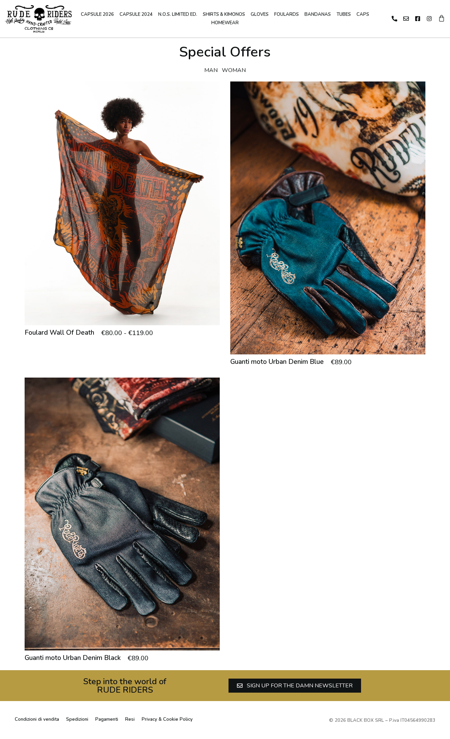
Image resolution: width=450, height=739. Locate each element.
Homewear (225, 23)
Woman (234, 70)
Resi (130, 719)
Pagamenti (106, 719)
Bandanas (317, 14)
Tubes (343, 14)
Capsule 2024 (136, 14)
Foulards (286, 14)
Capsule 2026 (97, 14)
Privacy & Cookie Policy (167, 719)
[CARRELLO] (441, 18)
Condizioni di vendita (37, 719)
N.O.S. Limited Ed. (177, 14)
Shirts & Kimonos (224, 14)
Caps (362, 14)
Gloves (260, 14)
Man (211, 70)
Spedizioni (77, 719)
